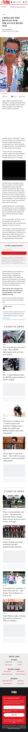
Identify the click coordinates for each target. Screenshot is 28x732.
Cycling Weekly (8, 29)
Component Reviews (7, 683)
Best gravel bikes (20, 671)
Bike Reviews (21, 680)
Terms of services (19, 257)
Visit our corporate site (21, 726)
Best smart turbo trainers (7, 674)
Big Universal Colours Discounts (17, 6)
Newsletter (23, 96)
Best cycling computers (21, 674)
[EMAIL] (4, 308)
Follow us (15, 96)
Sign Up (14, 715)
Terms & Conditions (12, 721)
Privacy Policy (19, 720)
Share (6, 96)
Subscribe (19, 2)
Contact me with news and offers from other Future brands (14, 711)
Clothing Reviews (20, 683)
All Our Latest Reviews (7, 680)
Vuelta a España (8, 664)
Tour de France (8, 661)
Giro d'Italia (19, 661)
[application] (14, 168)
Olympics (20, 664)
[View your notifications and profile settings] (11, 2)
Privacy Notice (20, 258)
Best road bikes (7, 671)
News (3, 14)
